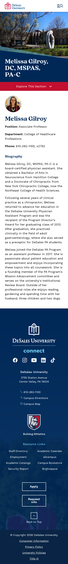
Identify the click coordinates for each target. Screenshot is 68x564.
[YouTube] (34, 361)
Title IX (34, 558)
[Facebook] (15, 361)
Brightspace (49, 468)
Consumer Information (34, 540)
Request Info (34, 500)
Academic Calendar (49, 451)
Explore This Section (31, 86)
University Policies (34, 552)
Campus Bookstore (50, 462)
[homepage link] (15, 5)
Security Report (18, 468)
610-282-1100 (32, 392)
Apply (34, 486)
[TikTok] (52, 361)
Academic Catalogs (18, 462)
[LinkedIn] (43, 361)
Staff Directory (18, 451)
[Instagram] (24, 361)
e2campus (49, 457)
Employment (18, 457)
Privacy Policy (34, 546)
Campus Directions (36, 398)
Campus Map (32, 404)
